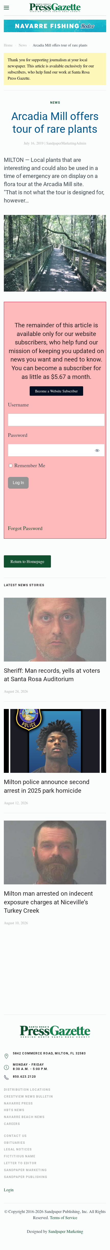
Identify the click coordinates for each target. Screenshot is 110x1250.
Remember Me (29, 465)
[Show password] (97, 450)
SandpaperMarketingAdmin (66, 143)
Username (18, 404)
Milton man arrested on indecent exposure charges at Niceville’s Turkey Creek (48, 902)
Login (9, 1189)
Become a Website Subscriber (56, 391)
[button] (6, 7)
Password (17, 434)
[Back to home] (55, 7)
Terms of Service (63, 1217)
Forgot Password (25, 528)
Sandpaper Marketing (65, 1231)
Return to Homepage (27, 561)
